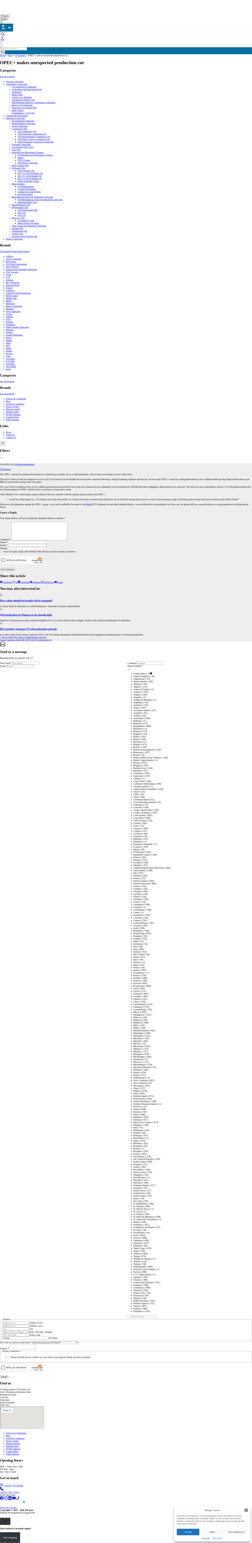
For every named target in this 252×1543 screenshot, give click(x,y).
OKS (8, 319)
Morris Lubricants (14, 306)
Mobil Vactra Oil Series (28, 223)
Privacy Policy (217, 1538)
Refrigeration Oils (20, 207)
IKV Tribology (13, 282)
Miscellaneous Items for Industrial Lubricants (32, 197)
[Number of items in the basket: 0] (1, 43)
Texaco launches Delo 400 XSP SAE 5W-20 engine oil (25, 640)
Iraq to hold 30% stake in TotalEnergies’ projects (24, 637)
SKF (8, 345)
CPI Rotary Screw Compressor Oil (34, 139)
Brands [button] (4, 19)
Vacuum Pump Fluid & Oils (24, 236)
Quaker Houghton (14, 335)
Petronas (10, 330)
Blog (10, 55)
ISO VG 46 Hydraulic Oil (30, 178)
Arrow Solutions (13, 259)
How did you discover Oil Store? (16, 1342)
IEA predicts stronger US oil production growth (28, 629)
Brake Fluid (17, 94)
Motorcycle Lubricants (22, 105)
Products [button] (5, 16)
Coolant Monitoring (27, 189)
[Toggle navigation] (1, 46)
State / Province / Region (40, 1332)
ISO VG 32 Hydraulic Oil (30, 176)
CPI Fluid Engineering (16, 264)
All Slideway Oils (26, 220)
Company (131, 663)
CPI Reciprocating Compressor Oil (34, 136)
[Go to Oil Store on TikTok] (18, 1499)
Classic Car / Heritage (22, 97)
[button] (246, 1510)
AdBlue (9, 256)
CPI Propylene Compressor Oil (32, 134)
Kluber (9, 288)
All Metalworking (26, 186)
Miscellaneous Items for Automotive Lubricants (33, 102)
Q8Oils (9, 332)
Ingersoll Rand (12, 285)
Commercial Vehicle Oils (23, 100)
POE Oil (22, 215)
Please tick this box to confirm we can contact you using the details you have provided (50, 1357)
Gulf (8, 277)
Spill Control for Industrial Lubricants (29, 226)
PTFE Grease (24, 160)
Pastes (20, 157)
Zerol (8, 369)
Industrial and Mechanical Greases (27, 152)
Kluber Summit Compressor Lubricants (36, 142)
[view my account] (2, 40)
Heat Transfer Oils (20, 165)
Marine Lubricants (14, 239)
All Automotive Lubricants (24, 87)
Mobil (8, 301)
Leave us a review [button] (8, 1507)
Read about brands (20, 251)
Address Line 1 (36, 1323)
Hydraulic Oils (18, 168)
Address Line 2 (36, 1326)
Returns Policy (12, 412)
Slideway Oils (18, 218)
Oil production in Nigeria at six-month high (26, 614)
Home (3, 55)
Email (3, 545)
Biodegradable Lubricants (23, 123)
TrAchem (10, 358)
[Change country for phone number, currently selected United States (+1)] (128, 669)
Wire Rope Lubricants (28, 163)
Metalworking (18, 184)
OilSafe (9, 316)
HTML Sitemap (13, 414)
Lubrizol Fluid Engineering (18, 293)
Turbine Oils (17, 234)
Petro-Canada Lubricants (17, 327)
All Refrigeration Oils (27, 210)
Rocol (8, 337)
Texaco (9, 353)
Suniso (9, 351)
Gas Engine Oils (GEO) (23, 147)
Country (54, 1338)
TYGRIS (10, 361)
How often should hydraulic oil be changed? (26, 600)
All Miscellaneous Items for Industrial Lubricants (40, 199)
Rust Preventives (25, 194)
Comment (5, 539)
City (31, 1329)
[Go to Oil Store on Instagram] (6, 1499)
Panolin (9, 322)
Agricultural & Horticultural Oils (27, 89)
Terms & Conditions (15, 404)
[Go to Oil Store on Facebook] (2, 1499)
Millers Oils (11, 298)
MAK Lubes (12, 295)
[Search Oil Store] (2, 34)
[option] (192, 673)
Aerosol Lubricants (14, 81)
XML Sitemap (12, 420)
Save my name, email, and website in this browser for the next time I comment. (40, 551)
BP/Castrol (11, 261)
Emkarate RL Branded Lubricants (21, 269)
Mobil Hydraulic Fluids (28, 181)
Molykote (10, 303)
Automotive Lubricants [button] (16, 84)
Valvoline (10, 364)
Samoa (9, 340)
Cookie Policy (206, 1538)
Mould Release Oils (21, 205)
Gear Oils (16, 150)
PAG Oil (22, 213)
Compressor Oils (19, 129)
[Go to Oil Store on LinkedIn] (10, 1499)
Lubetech (10, 290)
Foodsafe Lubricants (21, 144)
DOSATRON (12, 267)
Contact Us (11, 437)
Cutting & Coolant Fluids (29, 192)
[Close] (1, 457)
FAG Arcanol (12, 272)
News (8, 432)
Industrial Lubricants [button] (15, 118)
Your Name (6, 663)
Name (3, 542)
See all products (7, 76)
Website (3, 548)
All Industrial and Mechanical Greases (35, 155)
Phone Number (135, 666)
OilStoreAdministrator (24, 464)
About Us (10, 435)
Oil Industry (20, 55)
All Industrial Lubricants (23, 121)
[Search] (2, 52)
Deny (212, 1532)
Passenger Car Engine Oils (24, 108)
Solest (8, 348)
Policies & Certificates (16, 399)
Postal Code (34, 1335)
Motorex (10, 309)
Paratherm (10, 324)
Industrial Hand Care (27, 202)
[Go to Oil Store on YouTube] (14, 1499)
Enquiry (4, 1348)
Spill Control (17, 110)
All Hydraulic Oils (26, 171)
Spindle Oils (17, 228)
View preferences (236, 1532)
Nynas (9, 314)
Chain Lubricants (20, 126)
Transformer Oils (19, 231)
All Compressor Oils (27, 131)
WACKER (11, 366)
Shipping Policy (13, 409)
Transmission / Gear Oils (23, 113)
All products (5, 251)
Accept (188, 1532)
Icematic (10, 280)
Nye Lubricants (13, 311)
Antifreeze (16, 92)
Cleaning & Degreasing (17, 115)
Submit (4, 1377)
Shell (8, 343)
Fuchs (8, 274)
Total (8, 356)
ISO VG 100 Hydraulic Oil (30, 173)
